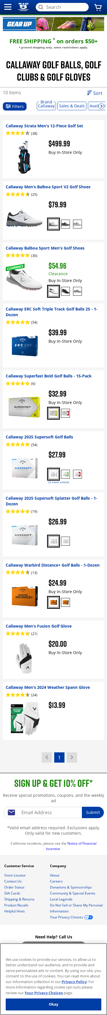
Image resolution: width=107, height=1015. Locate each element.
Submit (93, 812)
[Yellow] (53, 413)
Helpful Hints (15, 911)
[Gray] (77, 224)
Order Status (14, 887)
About (55, 875)
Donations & (71, 887)
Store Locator (15, 875)
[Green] (65, 474)
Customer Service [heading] (19, 865)
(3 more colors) (59, 482)
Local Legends (61, 899)
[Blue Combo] (53, 541)
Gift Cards (12, 893)
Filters (17, 106)
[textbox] (53, 812)
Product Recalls (16, 905)
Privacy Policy (74, 981)
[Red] (65, 413)
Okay (53, 1004)
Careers (57, 881)
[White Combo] (53, 224)
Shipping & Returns (19, 899)
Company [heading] (58, 865)
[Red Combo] (65, 541)
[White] (53, 474)
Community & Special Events (73, 893)
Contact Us (13, 881)
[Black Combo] (65, 224)
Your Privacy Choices (44, 992)
